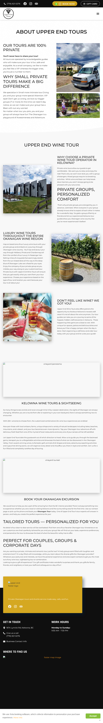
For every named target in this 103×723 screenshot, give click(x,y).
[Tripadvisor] (36, 3)
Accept (93, 716)
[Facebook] (25, 3)
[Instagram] (30, 3)
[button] (98, 14)
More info (17, 717)
